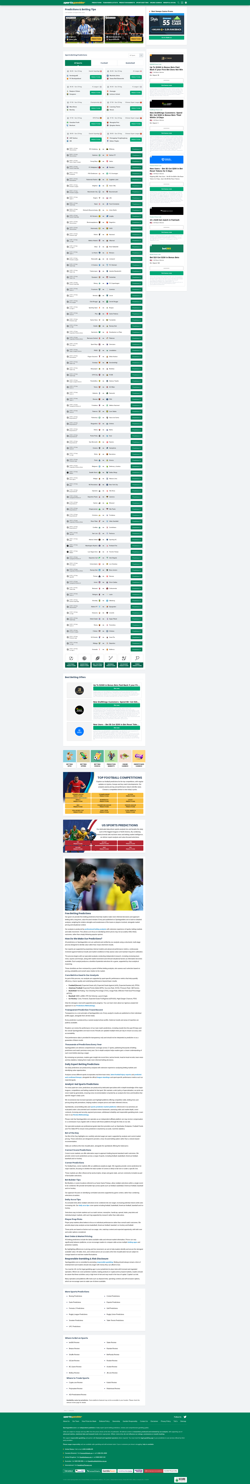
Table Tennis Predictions (115, 1320)
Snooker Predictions (76, 1320)
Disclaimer (154, 1421)
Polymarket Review (75, 1388)
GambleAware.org (86, 1457)
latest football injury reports (121, 1074)
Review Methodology (81, 1115)
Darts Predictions (75, 1302)
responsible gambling (105, 1262)
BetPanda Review (113, 1354)
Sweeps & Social (169, 3)
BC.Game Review (75, 1367)
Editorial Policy (104, 1421)
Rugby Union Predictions (115, 1314)
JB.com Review (112, 1373)
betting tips (71, 1410)
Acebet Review (112, 1367)
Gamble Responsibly (130, 1421)
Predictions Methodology (85, 1006)
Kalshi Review (112, 1382)
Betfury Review (74, 1373)
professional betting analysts (95, 929)
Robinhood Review (113, 1388)
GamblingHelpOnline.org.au (97, 1461)
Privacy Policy (166, 1421)
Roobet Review (112, 1360)
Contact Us (144, 1421)
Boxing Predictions (75, 1296)
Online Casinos (156, 3)
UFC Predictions (74, 1326)
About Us (66, 1421)
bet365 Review (74, 1342)
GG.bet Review (74, 1360)
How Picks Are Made (89, 1421)
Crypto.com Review (76, 1382)
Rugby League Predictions (78, 1314)
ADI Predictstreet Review (77, 1394)
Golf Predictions (112, 1308)
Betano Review (74, 1348)
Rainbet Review (112, 1348)
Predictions (96, 3)
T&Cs (176, 1421)
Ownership (116, 1421)
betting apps (132, 1242)
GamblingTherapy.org (84, 1465)
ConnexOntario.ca (86, 1453)
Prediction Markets (127, 3)
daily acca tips (84, 1205)
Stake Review (111, 1342)
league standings (103, 1077)
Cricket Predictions (113, 1296)
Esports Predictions (113, 1302)
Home (65, 1410)
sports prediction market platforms (103, 1107)
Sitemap (183, 1421)
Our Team (75, 1421)
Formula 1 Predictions (76, 1308)
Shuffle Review (74, 1354)
